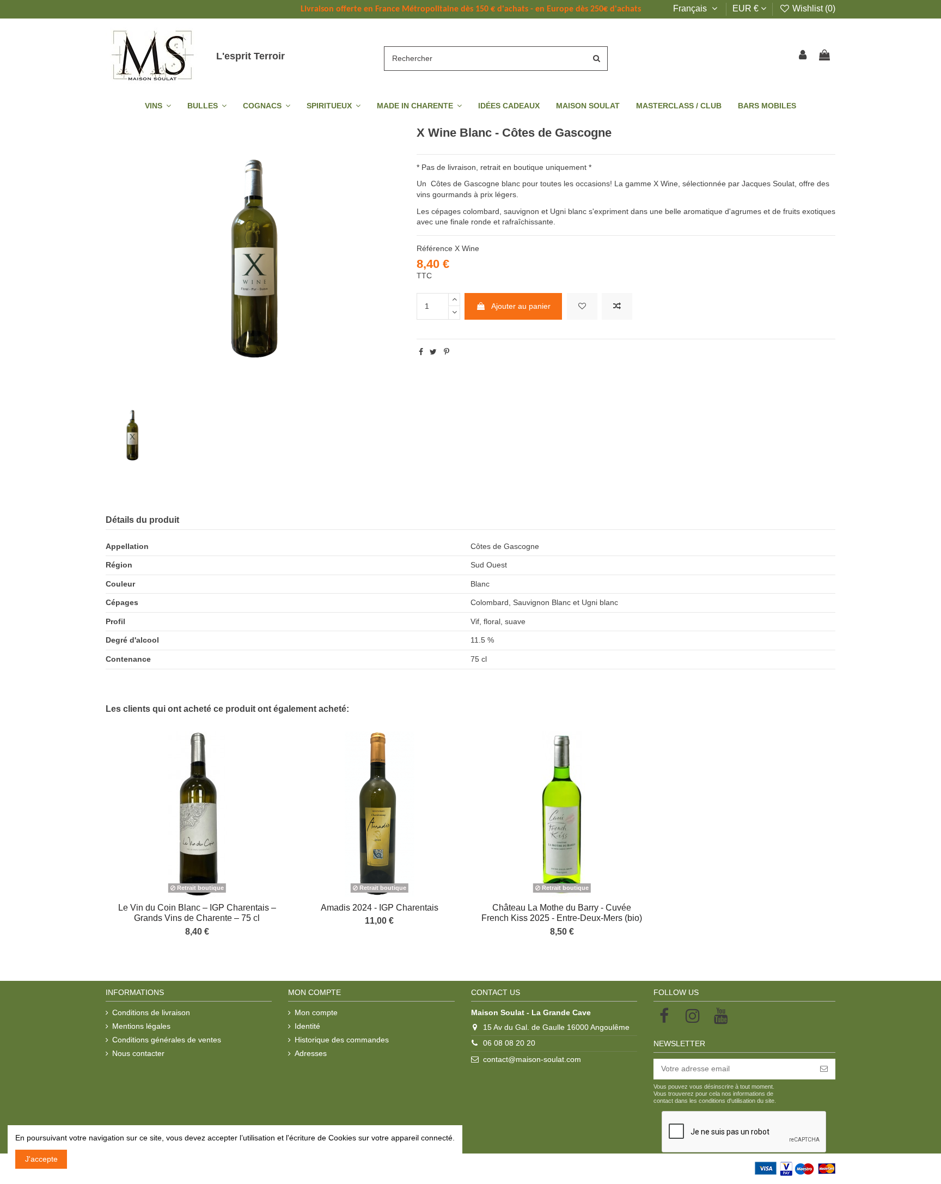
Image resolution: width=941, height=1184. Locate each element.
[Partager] (421, 351)
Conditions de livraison (151, 1012)
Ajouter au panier (521, 306)
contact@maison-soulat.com (532, 1059)
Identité (307, 1026)
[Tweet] (433, 351)
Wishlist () (812, 8)
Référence (435, 248)
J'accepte (41, 1159)
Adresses (311, 1053)
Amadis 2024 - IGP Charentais (379, 907)
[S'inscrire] (823, 1069)
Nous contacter (138, 1053)
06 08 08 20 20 (509, 1043)
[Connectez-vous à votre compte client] (803, 56)
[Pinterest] (446, 351)
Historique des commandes (342, 1039)
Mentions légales (141, 1026)
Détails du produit (142, 519)
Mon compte (316, 1012)
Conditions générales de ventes (166, 1039)
